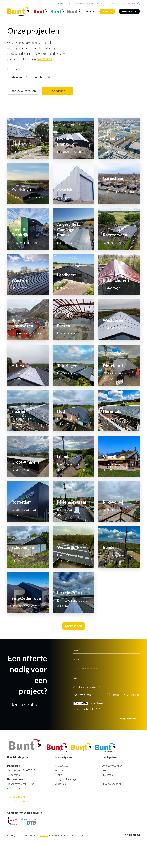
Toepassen (57, 91)
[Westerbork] (73, 547)
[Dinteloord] (119, 365)
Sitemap (44, 835)
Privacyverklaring (111, 783)
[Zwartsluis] (73, 183)
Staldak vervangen (112, 765)
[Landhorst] (73, 274)
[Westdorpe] (119, 319)
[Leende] (73, 456)
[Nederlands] (124, 3)
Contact (115, 3)
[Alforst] (28, 365)
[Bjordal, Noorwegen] (28, 319)
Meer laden (73, 626)
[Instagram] (134, 835)
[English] (129, 3)
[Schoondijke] (28, 547)
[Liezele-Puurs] (73, 592)
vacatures (44, 59)
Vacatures (102, 3)
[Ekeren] (73, 319)
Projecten (107, 774)
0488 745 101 (129, 11)
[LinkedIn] (130, 835)
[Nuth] (73, 410)
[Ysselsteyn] (28, 183)
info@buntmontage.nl (22, 801)
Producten (107, 770)
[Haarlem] (28, 410)
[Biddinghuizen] (119, 274)
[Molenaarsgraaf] (73, 501)
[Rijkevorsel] (119, 501)
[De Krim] (28, 138)
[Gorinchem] (119, 183)
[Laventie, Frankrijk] (73, 138)
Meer (88, 11)
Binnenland (38, 77)
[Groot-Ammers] (28, 456)
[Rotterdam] (28, 501)
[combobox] (77, 668)
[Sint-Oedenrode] (28, 592)
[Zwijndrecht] (119, 138)
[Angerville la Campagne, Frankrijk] (73, 229)
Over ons (62, 3)
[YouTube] (138, 835)
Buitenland (16, 77)
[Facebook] (126, 835)
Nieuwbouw (116, 694)
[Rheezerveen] (119, 229)
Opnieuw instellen (23, 91)
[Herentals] (119, 410)
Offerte (107, 11)
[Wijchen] (28, 274)
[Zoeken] (138, 3)
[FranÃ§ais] (133, 3)
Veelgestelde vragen (83, 3)
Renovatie (134, 694)
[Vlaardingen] (119, 456)
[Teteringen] (73, 365)
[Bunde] (119, 547)
